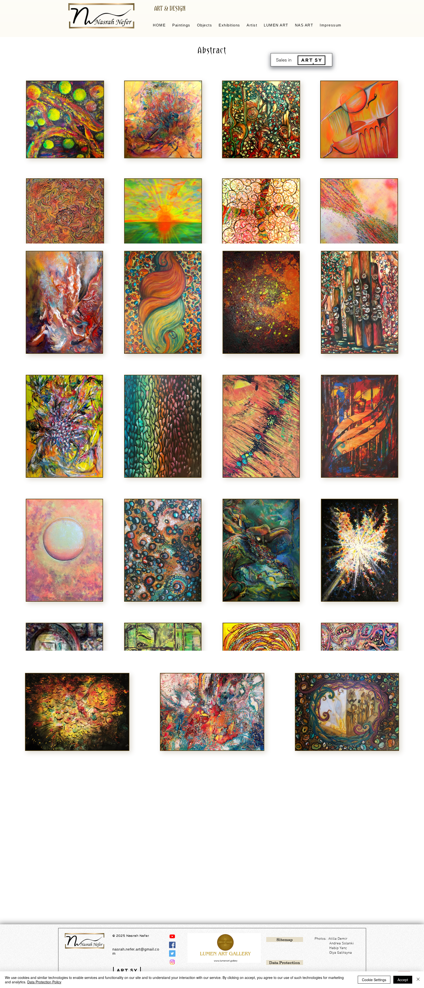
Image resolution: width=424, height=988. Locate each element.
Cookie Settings (374, 979)
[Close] (418, 979)
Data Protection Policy (44, 981)
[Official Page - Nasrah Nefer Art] (172, 945)
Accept (403, 979)
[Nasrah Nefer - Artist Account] (172, 962)
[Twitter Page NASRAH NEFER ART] (172, 953)
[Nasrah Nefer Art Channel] (172, 936)
